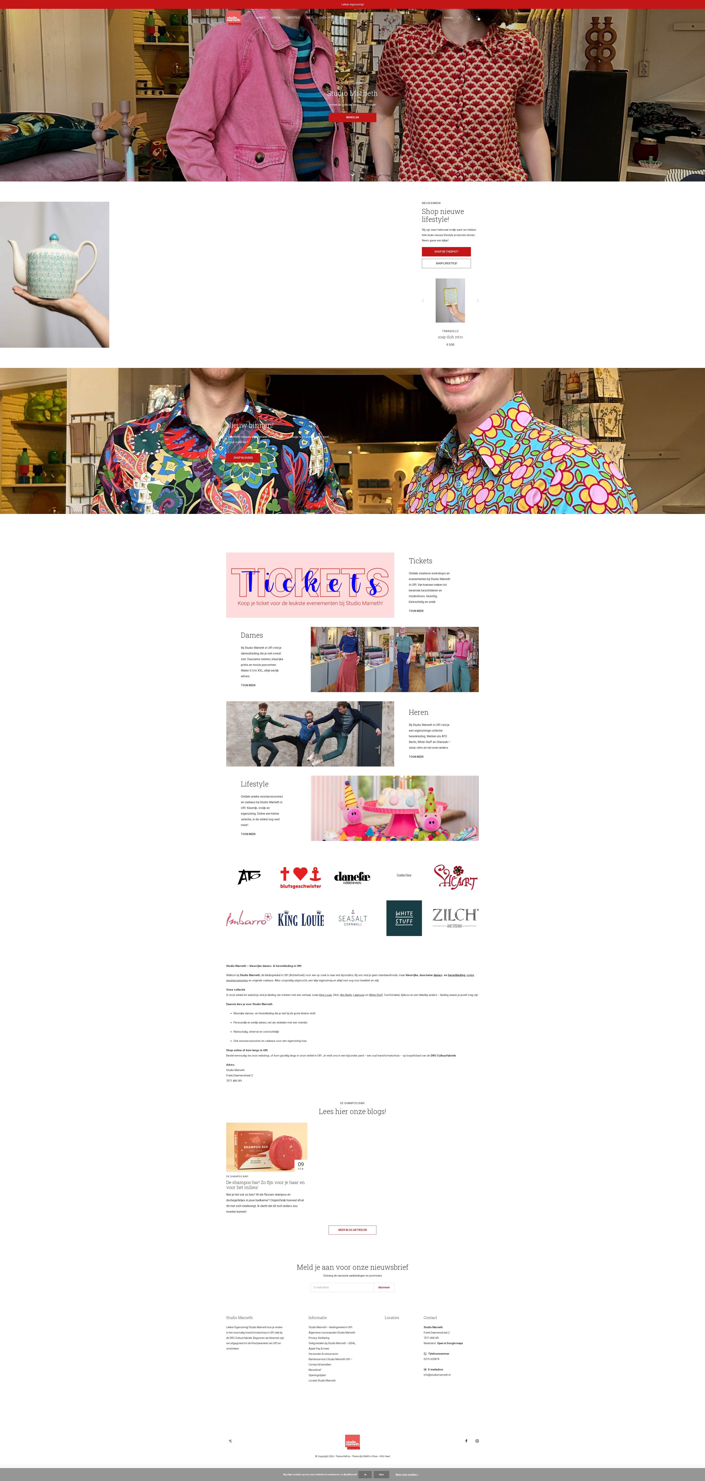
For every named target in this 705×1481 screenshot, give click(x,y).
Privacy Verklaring (319, 1337)
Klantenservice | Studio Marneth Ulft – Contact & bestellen (330, 1362)
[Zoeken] (468, 18)
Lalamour (359, 995)
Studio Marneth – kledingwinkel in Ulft (330, 1327)
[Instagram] (477, 1441)
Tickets (344, 17)
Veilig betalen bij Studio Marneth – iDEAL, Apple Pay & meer (332, 1346)
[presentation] (423, 300)
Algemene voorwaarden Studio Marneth (332, 1332)
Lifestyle (293, 17)
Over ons (325, 17)
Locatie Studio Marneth (322, 1380)
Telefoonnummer (438, 1353)
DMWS (366, 1456)
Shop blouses (243, 457)
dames (437, 975)
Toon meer (416, 610)
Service (448, 17)
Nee (381, 1474)
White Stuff (376, 995)
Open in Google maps (450, 1343)
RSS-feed (385, 1456)
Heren (276, 17)
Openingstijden (317, 1375)
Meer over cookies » (407, 1474)
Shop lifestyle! (446, 263)
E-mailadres (435, 1369)
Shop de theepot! (446, 251)
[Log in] (459, 18)
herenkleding (456, 975)
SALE (309, 17)
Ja (365, 1474)
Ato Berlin (346, 995)
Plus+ (375, 1456)
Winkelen (352, 117)
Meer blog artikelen (352, 1229)
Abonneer (384, 1287)
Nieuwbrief (315, 1369)
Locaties (392, 1317)
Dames (260, 17)
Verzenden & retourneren (323, 1353)
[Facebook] (466, 1441)
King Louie (325, 995)
